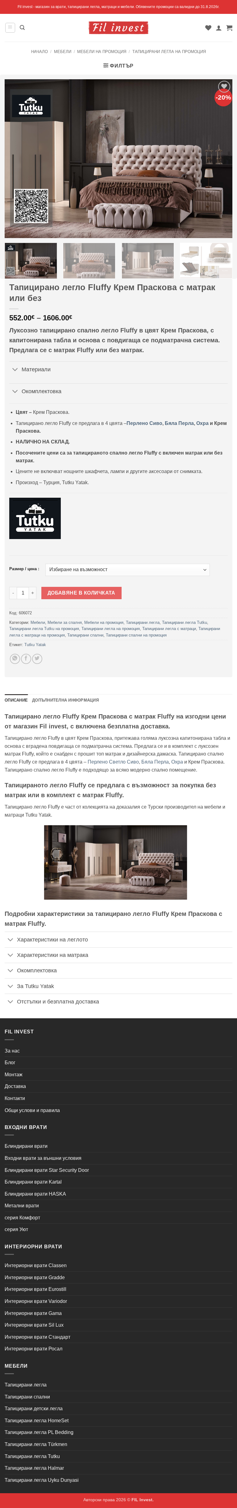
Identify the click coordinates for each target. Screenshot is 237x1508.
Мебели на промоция (101, 51)
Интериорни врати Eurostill (35, 1289)
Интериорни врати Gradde (35, 1277)
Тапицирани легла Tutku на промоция (44, 628)
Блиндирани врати (26, 1146)
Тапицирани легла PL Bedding (39, 1432)
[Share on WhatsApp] (15, 659)
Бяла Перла (179, 423)
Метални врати (22, 1205)
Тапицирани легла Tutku (184, 622)
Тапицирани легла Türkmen (36, 1444)
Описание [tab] (16, 700)
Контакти (15, 1098)
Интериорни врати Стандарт (37, 1337)
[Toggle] (15, 370)
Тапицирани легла (143, 622)
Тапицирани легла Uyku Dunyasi (42, 1480)
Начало (39, 51)
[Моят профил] (219, 28)
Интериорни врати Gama (33, 1313)
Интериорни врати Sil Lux (34, 1325)
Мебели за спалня (65, 622)
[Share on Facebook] (26, 659)
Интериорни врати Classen (36, 1265)
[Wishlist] (208, 28)
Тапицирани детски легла (34, 1408)
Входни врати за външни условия (43, 1158)
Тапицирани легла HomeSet (37, 1420)
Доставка (15, 1086)
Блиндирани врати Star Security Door (47, 1170)
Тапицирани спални (85, 635)
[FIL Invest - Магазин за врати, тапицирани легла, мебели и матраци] (118, 27)
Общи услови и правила (32, 1110)
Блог (10, 1062)
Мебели (62, 51)
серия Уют (16, 1229)
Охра (202, 423)
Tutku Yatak (35, 644)
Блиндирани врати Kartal (33, 1182)
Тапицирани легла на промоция (169, 51)
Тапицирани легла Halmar (34, 1468)
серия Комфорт (22, 1217)
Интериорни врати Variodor (36, 1301)
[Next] (223, 263)
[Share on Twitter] (37, 659)
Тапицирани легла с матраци (169, 628)
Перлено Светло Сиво (113, 761)
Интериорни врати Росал (33, 1348)
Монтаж (14, 1074)
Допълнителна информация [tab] (65, 700)
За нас (12, 1050)
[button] (10, 28)
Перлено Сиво (144, 423)
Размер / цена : (24, 569)
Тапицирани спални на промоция (136, 635)
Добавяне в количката (81, 592)
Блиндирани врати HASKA (35, 1194)
